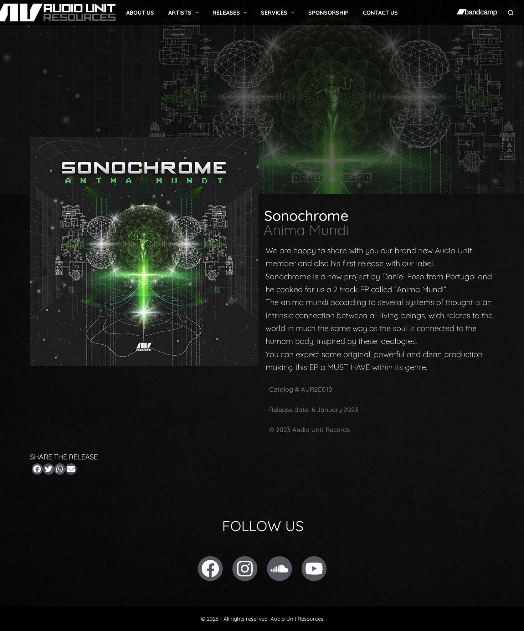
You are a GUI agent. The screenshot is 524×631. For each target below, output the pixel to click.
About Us (140, 12)
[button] (37, 469)
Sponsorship (328, 12)
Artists (179, 12)
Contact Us (380, 12)
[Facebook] (210, 568)
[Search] (510, 12)
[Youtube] (314, 568)
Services (274, 12)
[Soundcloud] (279, 568)
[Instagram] (244, 568)
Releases (226, 12)
